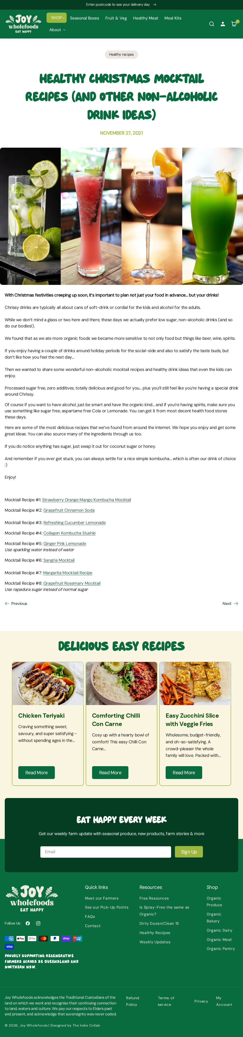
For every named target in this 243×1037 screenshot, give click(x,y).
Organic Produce (214, 902)
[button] (57, 18)
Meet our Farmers (102, 898)
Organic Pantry (221, 948)
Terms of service (166, 1001)
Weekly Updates (155, 942)
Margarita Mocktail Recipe (67, 573)
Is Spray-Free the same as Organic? (164, 911)
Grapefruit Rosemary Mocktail (72, 583)
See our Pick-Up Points (106, 907)
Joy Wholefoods (34, 1025)
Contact (93, 925)
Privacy (201, 1001)
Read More (36, 772)
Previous (19, 603)
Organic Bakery (214, 918)
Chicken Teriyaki (41, 716)
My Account (224, 1001)
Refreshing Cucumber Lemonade (74, 523)
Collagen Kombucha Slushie (69, 533)
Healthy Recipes (155, 932)
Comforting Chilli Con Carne (116, 720)
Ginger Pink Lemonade (64, 543)
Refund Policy (132, 1001)
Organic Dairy (220, 930)
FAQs (90, 916)
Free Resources (154, 898)
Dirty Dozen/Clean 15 (159, 923)
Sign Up (189, 852)
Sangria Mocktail (59, 560)
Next (227, 603)
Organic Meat (219, 939)
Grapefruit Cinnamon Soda (68, 510)
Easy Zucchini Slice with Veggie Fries (192, 720)
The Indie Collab (86, 1025)
